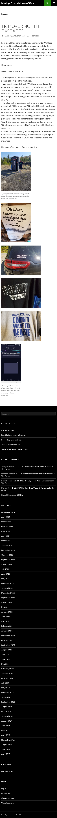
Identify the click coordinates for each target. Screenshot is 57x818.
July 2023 (5, 569)
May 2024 (5, 531)
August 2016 (6, 744)
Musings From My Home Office (17, 3)
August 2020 (6, 650)
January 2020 (6, 673)
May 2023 (5, 578)
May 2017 (5, 730)
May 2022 (5, 607)
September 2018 (8, 702)
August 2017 (6, 721)
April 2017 (5, 735)
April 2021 (5, 621)
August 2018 (6, 707)
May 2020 (5, 664)
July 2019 (5, 683)
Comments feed (7, 798)
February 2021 (7, 626)
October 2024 (7, 526)
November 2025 (8, 512)
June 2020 (5, 659)
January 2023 (6, 588)
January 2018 (6, 716)
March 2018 (6, 711)
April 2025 (5, 517)
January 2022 (6, 612)
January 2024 (6, 545)
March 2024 (6, 541)
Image (6, 36)
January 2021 (6, 631)
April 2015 (5, 754)
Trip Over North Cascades (20, 28)
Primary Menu (54, 3)
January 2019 (6, 697)
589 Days (20, 495)
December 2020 (8, 635)
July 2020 (5, 654)
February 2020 (7, 669)
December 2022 (8, 593)
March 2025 (6, 522)
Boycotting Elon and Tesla (11, 440)
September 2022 (8, 597)
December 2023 (8, 550)
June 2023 (5, 574)
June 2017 (5, 725)
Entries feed (6, 793)
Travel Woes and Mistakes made (14, 449)
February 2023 (7, 583)
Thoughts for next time (10, 444)
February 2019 (7, 692)
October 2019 (7, 678)
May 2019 (5, 688)
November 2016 (8, 740)
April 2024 (5, 536)
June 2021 (5, 616)
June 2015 (5, 749)
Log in (3, 788)
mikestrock (34, 36)
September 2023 (8, 560)
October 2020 (7, 640)
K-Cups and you (7, 430)
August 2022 (6, 602)
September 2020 (8, 645)
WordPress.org (7, 803)
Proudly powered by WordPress (12, 815)
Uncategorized (7, 771)
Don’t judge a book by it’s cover (14, 435)
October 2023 (7, 555)
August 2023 (6, 564)
